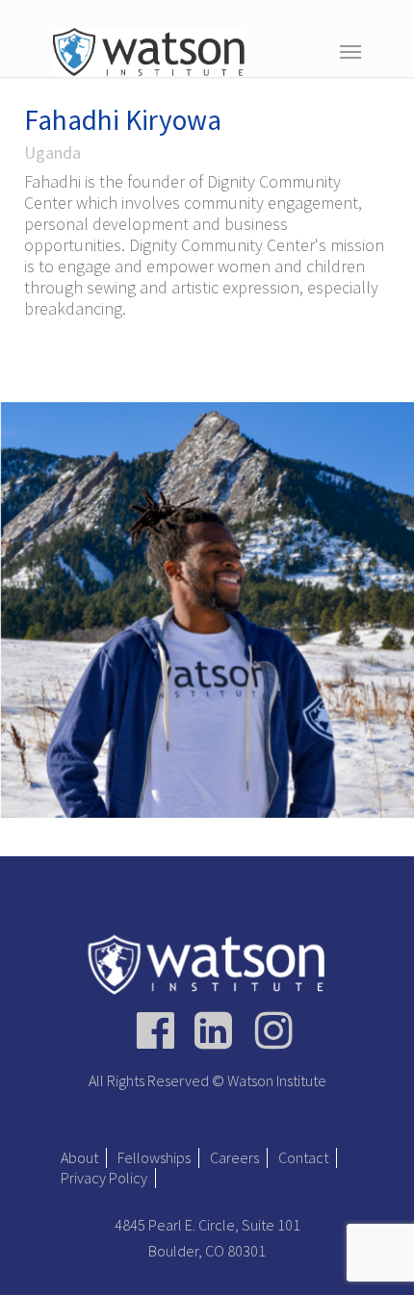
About (79, 1157)
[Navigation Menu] (350, 51)
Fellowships (154, 1157)
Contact (303, 1157)
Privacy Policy (104, 1177)
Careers (234, 1157)
